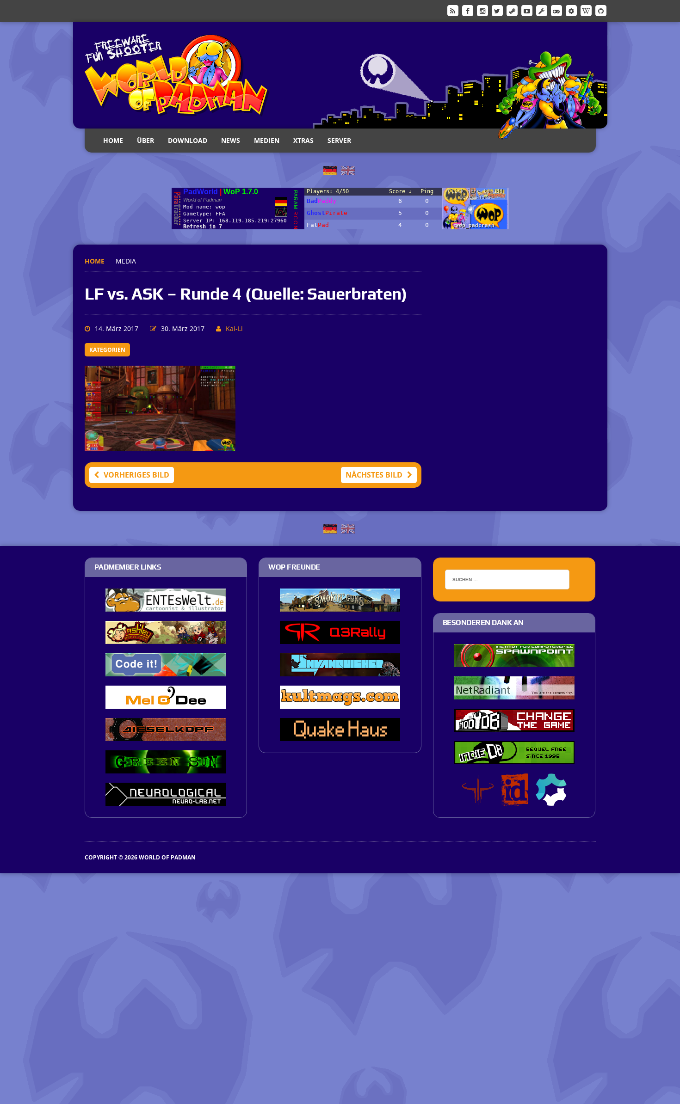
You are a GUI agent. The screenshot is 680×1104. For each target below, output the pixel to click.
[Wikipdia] (586, 10)
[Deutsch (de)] (330, 170)
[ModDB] (541, 10)
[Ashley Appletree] (165, 637)
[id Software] (514, 799)
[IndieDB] (556, 10)
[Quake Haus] (340, 735)
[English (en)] (348, 170)
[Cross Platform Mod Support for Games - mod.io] (551, 799)
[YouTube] (526, 10)
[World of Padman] (340, 75)
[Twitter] (497, 10)
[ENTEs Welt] (165, 605)
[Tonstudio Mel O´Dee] (165, 702)
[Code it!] (165, 670)
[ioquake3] (478, 799)
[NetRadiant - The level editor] (514, 693)
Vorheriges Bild (136, 475)
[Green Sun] (165, 767)
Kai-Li (234, 328)
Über (145, 140)
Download (187, 140)
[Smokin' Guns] (340, 605)
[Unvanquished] (340, 670)
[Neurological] (165, 799)
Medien (266, 140)
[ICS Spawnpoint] (514, 661)
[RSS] (452, 10)
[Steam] (512, 10)
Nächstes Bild (374, 475)
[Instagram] (482, 10)
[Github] (600, 10)
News (230, 140)
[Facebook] (467, 10)
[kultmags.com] (340, 702)
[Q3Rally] (340, 637)
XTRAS (303, 140)
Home (113, 140)
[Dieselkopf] (165, 735)
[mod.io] (571, 10)
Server (339, 140)
